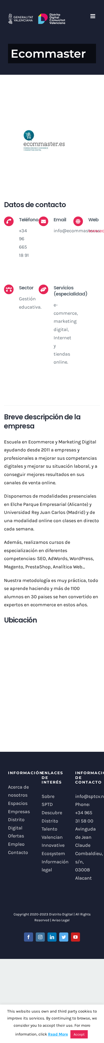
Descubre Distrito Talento (52, 821)
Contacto (18, 852)
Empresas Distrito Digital (18, 820)
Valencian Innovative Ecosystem (52, 845)
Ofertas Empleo (16, 840)
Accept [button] (79, 1034)
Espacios (17, 803)
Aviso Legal (61, 920)
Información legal (52, 866)
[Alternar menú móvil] (93, 16)
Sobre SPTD (48, 800)
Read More (58, 1034)
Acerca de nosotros (18, 791)
